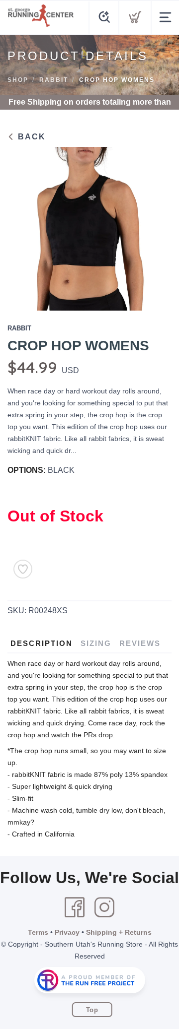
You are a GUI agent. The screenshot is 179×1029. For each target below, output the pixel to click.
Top (92, 1010)
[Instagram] (104, 907)
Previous (23, 226)
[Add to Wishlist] (22, 569)
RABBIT (53, 79)
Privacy (67, 932)
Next (156, 226)
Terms (38, 932)
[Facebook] (75, 907)
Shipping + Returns (119, 932)
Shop (17, 79)
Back (30, 136)
